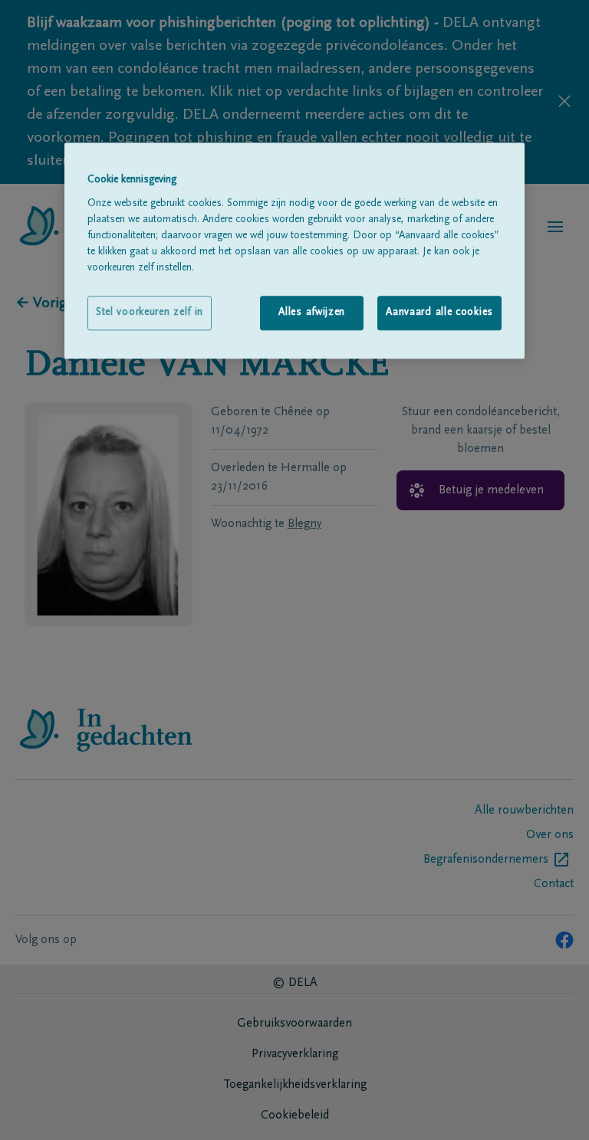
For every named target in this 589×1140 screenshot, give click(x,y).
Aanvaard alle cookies (439, 312)
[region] (294, 251)
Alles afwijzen (311, 312)
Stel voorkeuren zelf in (149, 312)
